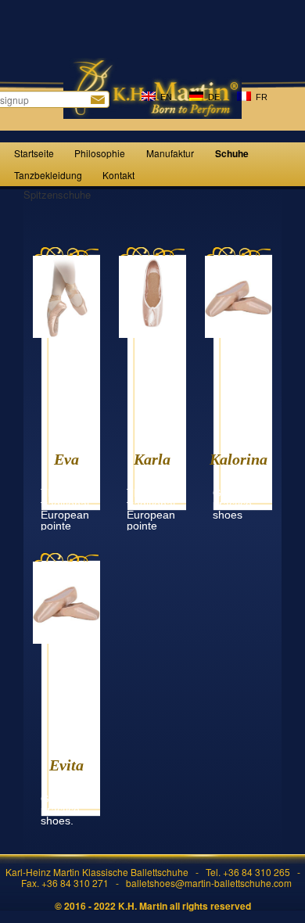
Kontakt (118, 174)
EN (164, 97)
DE (211, 97)
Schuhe (232, 153)
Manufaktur (170, 153)
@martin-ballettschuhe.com (233, 882)
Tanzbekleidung (48, 174)
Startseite (34, 153)
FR (259, 97)
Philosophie (99, 153)
